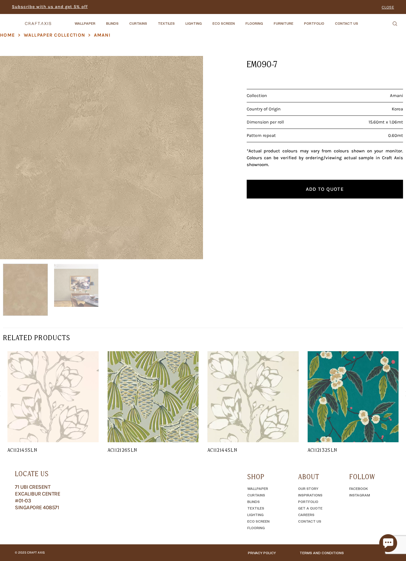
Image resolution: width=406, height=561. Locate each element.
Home (7, 35)
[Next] (191, 157)
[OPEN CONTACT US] (363, 20)
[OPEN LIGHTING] (206, 20)
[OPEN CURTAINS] (152, 20)
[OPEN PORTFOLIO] (329, 20)
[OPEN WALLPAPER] (100, 20)
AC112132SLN (322, 450)
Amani (102, 35)
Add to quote (325, 189)
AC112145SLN (22, 450)
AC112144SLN (222, 450)
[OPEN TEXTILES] (179, 20)
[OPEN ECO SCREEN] (239, 20)
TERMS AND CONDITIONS (322, 553)
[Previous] (11, 157)
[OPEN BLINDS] (123, 20)
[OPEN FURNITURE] (298, 20)
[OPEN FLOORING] (268, 20)
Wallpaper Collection (54, 35)
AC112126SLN (122, 450)
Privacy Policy (262, 553)
